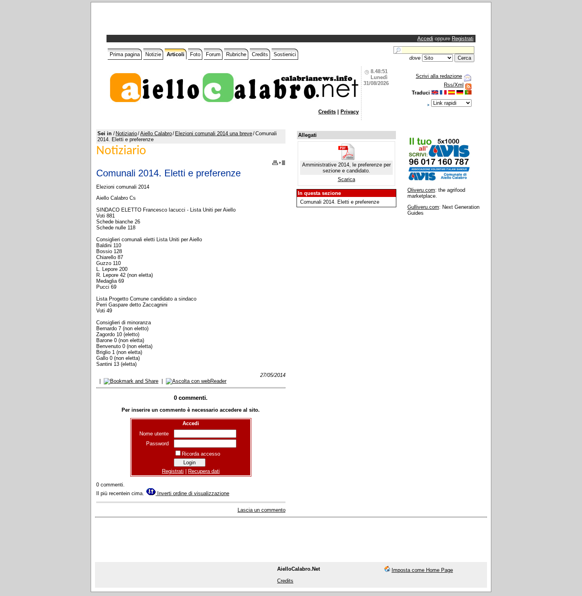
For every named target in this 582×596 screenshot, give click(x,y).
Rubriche (236, 54)
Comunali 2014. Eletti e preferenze (339, 202)
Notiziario (126, 133)
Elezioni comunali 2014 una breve (213, 133)
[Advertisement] (200, 20)
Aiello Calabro (156, 133)
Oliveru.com (421, 190)
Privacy (349, 112)
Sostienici (285, 54)
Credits (260, 54)
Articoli (175, 54)
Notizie (153, 54)
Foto (195, 54)
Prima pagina (125, 54)
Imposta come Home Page (422, 570)
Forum (213, 54)
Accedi (425, 39)
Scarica (346, 179)
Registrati (463, 39)
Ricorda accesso (201, 454)
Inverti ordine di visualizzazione (192, 493)
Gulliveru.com (423, 207)
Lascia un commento (261, 510)
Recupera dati (204, 471)
